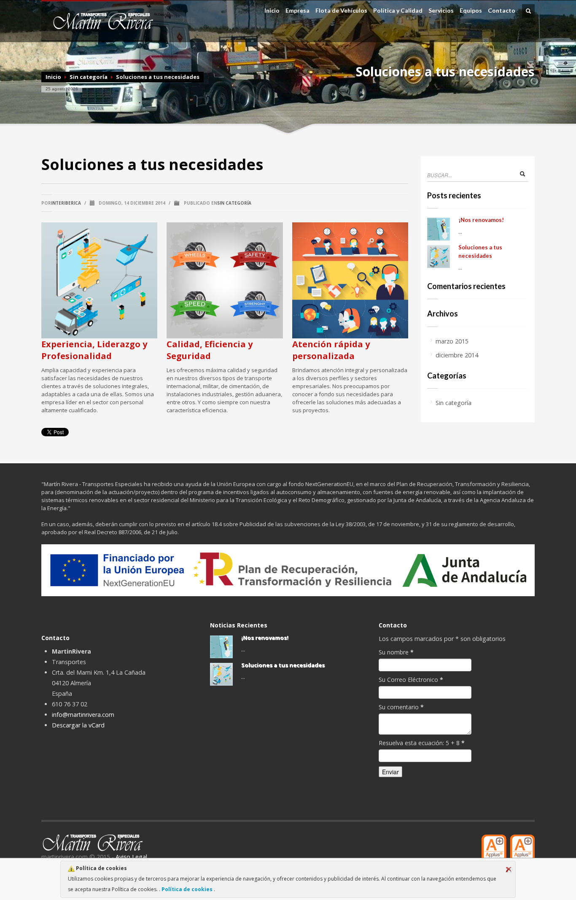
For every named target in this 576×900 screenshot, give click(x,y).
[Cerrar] (508, 869)
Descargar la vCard (78, 725)
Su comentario (401, 707)
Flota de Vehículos (341, 11)
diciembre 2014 (457, 355)
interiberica (66, 203)
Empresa (296, 11)
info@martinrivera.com (83, 715)
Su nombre (396, 652)
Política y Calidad (398, 11)
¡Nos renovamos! (481, 219)
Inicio (272, 11)
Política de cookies (187, 889)
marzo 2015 (452, 341)
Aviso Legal (131, 857)
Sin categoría (89, 77)
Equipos (471, 11)
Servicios (440, 11)
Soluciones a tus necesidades (283, 665)
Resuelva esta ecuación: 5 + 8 (422, 743)
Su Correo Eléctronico (411, 680)
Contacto (501, 11)
